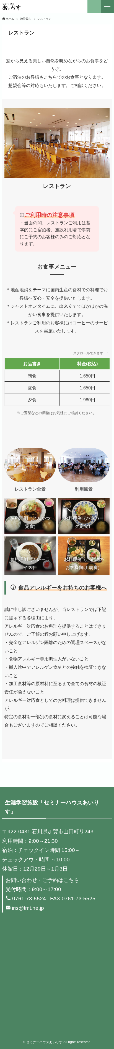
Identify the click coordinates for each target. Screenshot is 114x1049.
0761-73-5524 (29, 898)
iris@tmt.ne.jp (28, 908)
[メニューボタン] (107, 6)
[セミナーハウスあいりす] (11, 6)
